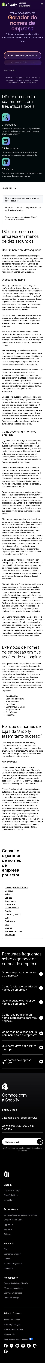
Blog (6, 1249)
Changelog (8, 1268)
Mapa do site (9, 1334)
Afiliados (7, 1234)
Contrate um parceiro (13, 1293)
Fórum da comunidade (13, 1288)
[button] (42, 4)
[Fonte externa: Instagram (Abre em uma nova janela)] (23, 1346)
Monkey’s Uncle (9, 762)
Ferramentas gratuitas (22, 13)
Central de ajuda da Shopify (16, 1283)
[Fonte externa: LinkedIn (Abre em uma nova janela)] (34, 1346)
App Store (8, 1224)
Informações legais (12, 1324)
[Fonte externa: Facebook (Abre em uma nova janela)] (6, 1346)
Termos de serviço (12, 1319)
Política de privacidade (13, 1329)
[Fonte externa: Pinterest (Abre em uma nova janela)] (6, 1351)
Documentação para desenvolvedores (20, 1215)
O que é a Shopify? (12, 1190)
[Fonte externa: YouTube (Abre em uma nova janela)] (17, 1346)
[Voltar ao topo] (6, 1174)
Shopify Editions (11, 1195)
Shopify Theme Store (13, 1220)
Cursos (7, 1259)
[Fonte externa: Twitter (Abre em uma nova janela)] (11, 1346)
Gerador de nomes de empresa (22, 23)
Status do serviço (11, 1297)
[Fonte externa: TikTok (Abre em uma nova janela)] (29, 1346)
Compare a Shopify (12, 1254)
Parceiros (8, 1229)
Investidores (9, 1200)
